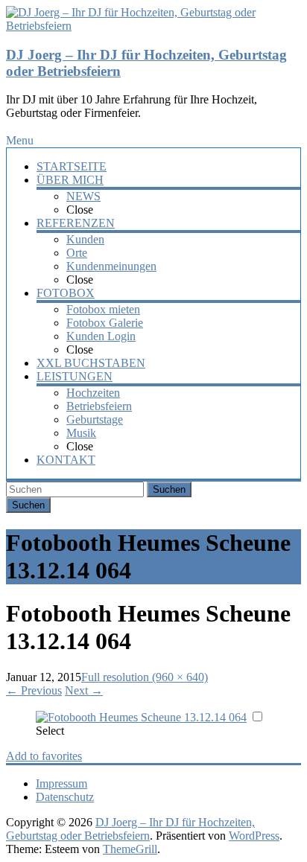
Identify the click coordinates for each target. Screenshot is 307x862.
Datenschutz (65, 797)
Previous (34, 690)
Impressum (61, 783)
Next (84, 690)
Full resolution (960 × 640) (144, 677)
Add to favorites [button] (44, 756)
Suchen (169, 489)
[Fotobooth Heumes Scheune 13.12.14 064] (141, 717)
